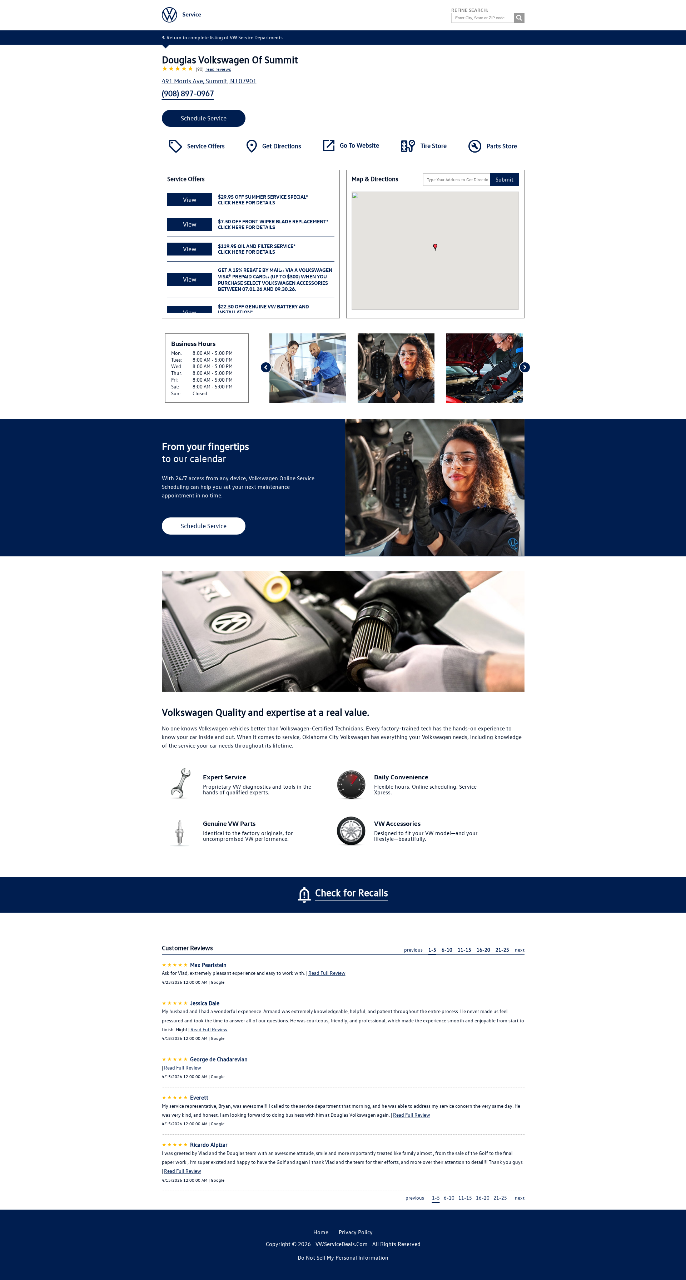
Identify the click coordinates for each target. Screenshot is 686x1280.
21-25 (502, 949)
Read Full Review (327, 972)
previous (413, 949)
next (520, 949)
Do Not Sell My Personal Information (343, 1257)
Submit (504, 179)
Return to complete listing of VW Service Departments (224, 37)
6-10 (447, 949)
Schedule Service (204, 118)
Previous (265, 368)
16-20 (483, 949)
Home (320, 1232)
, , (209, 81)
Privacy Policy (356, 1232)
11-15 (464, 949)
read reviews (218, 69)
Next (524, 368)
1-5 (432, 949)
